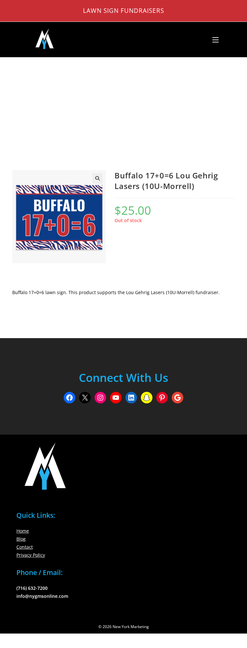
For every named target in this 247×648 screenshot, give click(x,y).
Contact (24, 547)
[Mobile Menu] (213, 39)
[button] (97, 178)
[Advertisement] (123, 106)
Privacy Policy (30, 555)
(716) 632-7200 (32, 588)
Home (22, 531)
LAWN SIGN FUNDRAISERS (123, 10)
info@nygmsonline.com (42, 596)
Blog (21, 539)
